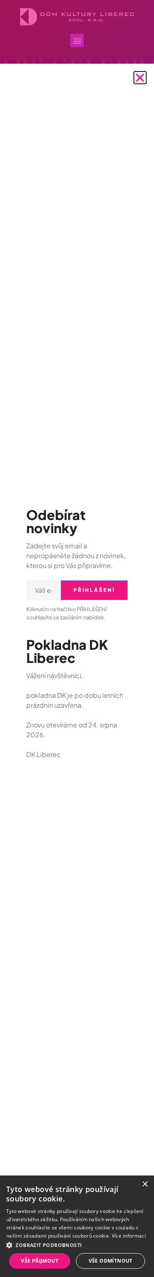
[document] (77, 638)
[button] (140, 77)
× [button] (145, 1184)
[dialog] (77, 1226)
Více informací (129, 1235)
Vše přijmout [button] (39, 1260)
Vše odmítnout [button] (111, 1260)
